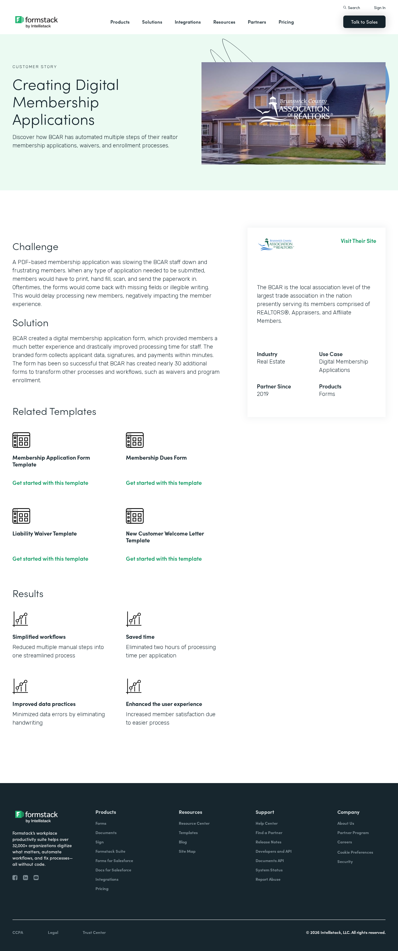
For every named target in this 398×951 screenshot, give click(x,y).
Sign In (380, 7)
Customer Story (34, 66)
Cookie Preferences (355, 852)
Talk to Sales (364, 21)
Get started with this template (50, 482)
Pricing (286, 21)
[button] (120, 21)
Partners (257, 21)
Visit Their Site (358, 240)
